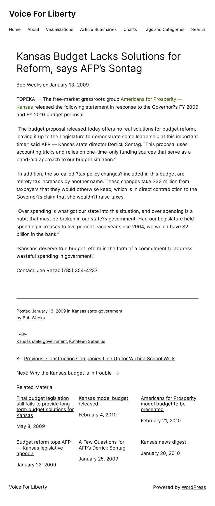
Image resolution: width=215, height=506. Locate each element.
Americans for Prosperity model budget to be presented (168, 403)
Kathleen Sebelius (87, 341)
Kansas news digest (163, 442)
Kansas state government (97, 311)
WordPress (194, 487)
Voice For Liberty (42, 14)
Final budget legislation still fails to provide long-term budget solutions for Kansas (45, 406)
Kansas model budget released (103, 401)
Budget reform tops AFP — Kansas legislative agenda (44, 447)
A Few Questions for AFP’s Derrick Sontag (102, 444)
